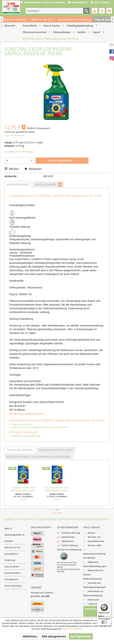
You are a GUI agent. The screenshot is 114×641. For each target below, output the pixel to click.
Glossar (91, 532)
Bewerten (35, 169)
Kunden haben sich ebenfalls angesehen (39, 456)
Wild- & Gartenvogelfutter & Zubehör (14, 534)
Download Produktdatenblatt (26, 435)
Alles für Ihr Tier (12, 547)
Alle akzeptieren (54, 636)
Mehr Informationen (72, 628)
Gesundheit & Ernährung (11, 557)
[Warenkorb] (109, 11)
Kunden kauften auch (56, 450)
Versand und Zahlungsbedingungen (94, 585)
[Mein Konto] (95, 11)
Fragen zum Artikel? (21, 424)
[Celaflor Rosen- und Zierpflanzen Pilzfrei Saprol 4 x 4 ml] (23, 474)
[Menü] (109, 604)
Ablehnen (30, 636)
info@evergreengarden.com (26, 413)
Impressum (93, 599)
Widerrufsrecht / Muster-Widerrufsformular (93, 574)
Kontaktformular (96, 541)
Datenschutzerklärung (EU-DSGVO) (94, 555)
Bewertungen (48, 184)
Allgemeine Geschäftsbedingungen (94, 564)
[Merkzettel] (102, 11)
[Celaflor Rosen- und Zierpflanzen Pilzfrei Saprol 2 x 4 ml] (57, 474)
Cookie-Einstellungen (98, 603)
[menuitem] (57, 11)
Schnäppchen (11, 579)
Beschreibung (18, 184)
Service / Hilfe (94, 545)
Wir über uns (94, 537)
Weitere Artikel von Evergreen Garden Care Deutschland (39, 427)
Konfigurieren (81, 636)
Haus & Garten (11, 566)
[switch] (104, 622)
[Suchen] (86, 11)
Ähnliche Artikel (20, 450)
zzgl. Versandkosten (15, 135)
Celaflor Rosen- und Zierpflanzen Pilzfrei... (23, 489)
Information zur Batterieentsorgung (93, 593)
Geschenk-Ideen (12, 573)
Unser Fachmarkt (13, 585)
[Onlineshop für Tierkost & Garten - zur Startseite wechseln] (11, 7)
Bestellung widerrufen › (96, 611)
